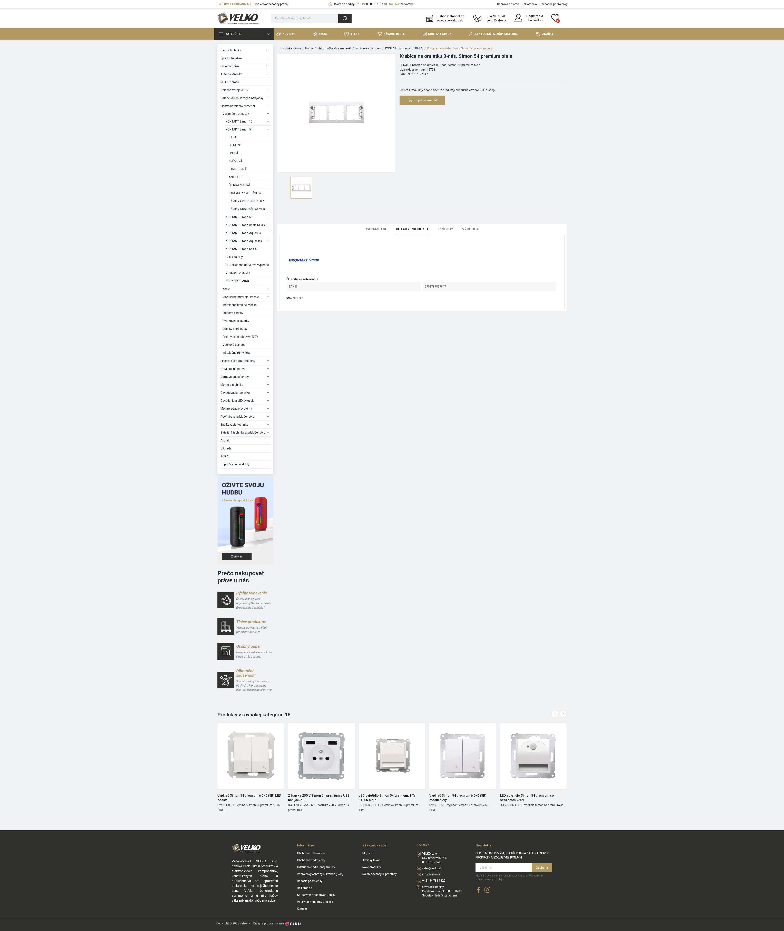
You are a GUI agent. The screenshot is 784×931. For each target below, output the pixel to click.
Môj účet (367, 853)
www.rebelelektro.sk (450, 20)
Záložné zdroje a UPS (234, 90)
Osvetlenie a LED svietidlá (237, 401)
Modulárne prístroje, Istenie (241, 297)
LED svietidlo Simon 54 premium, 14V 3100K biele (387, 798)
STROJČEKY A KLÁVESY (245, 193)
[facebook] (479, 890)
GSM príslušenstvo (233, 369)
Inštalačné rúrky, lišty (236, 353)
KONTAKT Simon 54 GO (241, 249)
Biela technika (229, 66)
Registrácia (534, 16)
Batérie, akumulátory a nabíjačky (241, 98)
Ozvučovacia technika (235, 393)
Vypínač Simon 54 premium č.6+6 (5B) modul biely (457, 798)
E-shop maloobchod (450, 16)
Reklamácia (529, 4)
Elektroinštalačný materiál (237, 106)
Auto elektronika (231, 74)
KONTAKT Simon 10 (239, 121)
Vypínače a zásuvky (236, 114)
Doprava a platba (508, 4)
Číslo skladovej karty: (413, 69)
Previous (554, 713)
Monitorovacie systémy (236, 408)
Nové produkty (371, 867)
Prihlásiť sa (535, 20)
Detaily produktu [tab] (413, 229)
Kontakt (302, 908)
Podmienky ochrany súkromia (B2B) (320, 874)
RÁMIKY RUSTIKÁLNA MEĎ (247, 209)
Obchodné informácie (311, 853)
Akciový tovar (371, 860)
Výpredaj (226, 448)
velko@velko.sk (496, 20)
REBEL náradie (230, 82)
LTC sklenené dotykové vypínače (247, 265)
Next (563, 713)
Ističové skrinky (233, 313)
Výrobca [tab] (470, 229)
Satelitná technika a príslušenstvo (242, 432)
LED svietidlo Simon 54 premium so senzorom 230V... (527, 798)
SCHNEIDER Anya (237, 281)
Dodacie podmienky (309, 881)
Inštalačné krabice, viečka (240, 305)
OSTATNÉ (235, 145)
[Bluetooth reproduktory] (245, 520)
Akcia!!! (225, 440)
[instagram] (487, 890)
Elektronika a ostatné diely (237, 361)
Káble (226, 289)
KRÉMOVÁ (235, 161)
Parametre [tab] (376, 229)
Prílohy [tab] (445, 229)
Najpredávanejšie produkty (379, 874)
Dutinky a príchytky (235, 329)
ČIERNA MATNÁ (239, 185)
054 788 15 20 (496, 16)
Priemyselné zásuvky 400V (240, 337)
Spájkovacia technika (234, 424)
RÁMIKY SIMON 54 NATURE (247, 201)
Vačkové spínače (234, 345)
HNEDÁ (233, 153)
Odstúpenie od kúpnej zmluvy (316, 867)
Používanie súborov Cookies (315, 901)
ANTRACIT (236, 177)
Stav (289, 298)
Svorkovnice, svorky (236, 321)
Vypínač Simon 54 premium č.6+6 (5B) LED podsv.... (249, 798)
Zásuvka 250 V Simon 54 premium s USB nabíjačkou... (319, 798)
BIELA (233, 137)
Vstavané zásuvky (238, 273)
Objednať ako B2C (426, 100)
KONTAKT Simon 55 (239, 217)
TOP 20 (225, 456)
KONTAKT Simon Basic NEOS (245, 225)
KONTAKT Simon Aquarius (243, 233)
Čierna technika (230, 50)
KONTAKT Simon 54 (239, 129)
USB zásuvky (234, 257)
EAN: (403, 74)
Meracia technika (231, 385)
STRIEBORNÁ (237, 169)
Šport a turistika (231, 58)
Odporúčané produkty (234, 464)
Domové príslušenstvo (235, 377)
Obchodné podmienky (553, 4)
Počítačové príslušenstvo (237, 416)
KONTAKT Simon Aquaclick (244, 241)
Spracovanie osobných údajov (316, 894)
